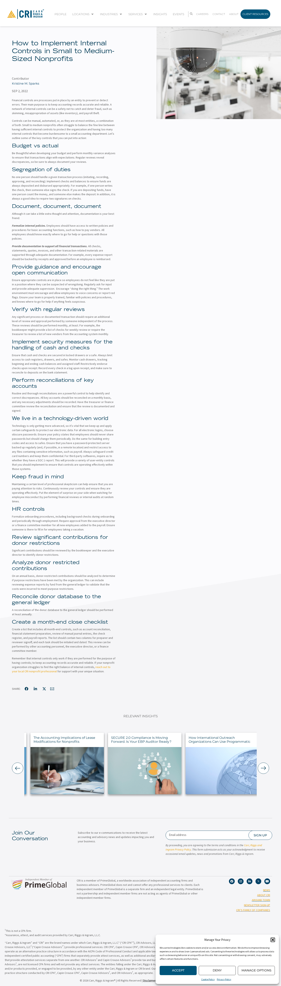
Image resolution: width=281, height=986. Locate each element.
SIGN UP (260, 835)
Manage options (256, 970)
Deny (217, 970)
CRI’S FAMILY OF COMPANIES (253, 910)
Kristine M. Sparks (25, 83)
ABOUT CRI (263, 895)
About (233, 14)
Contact (218, 14)
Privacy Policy (224, 979)
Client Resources (255, 14)
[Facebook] (232, 881)
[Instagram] (241, 881)
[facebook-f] (26, 689)
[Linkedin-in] (249, 881)
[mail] (52, 689)
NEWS (266, 890)
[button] (273, 940)
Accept (178, 970)
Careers (202, 14)
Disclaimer (149, 980)
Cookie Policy (208, 979)
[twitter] (44, 689)
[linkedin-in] (35, 689)
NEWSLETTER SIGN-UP (257, 905)
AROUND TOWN (261, 900)
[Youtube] (267, 881)
